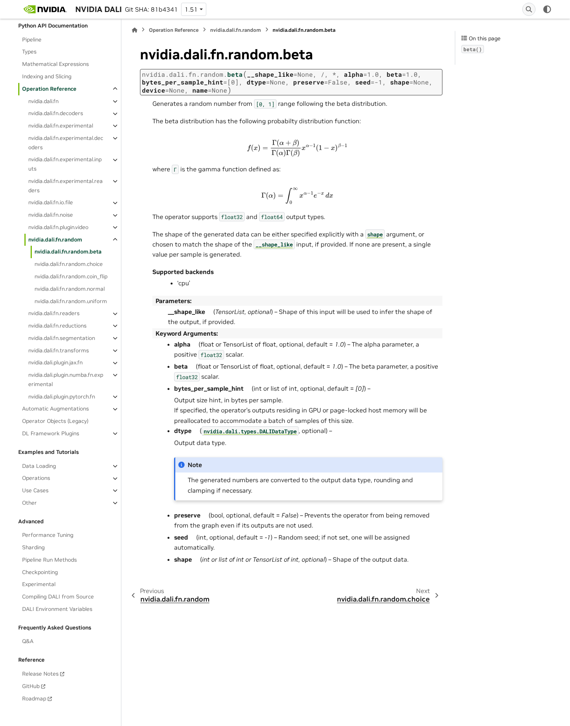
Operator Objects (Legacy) (55, 421)
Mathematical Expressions (55, 64)
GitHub (31, 686)
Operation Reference (49, 88)
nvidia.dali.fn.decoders (55, 113)
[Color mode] (547, 9)
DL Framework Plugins (50, 433)
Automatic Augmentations (55, 408)
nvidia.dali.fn (43, 101)
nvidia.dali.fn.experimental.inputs (65, 164)
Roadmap (34, 698)
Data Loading (39, 465)
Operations (36, 478)
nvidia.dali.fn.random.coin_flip (71, 276)
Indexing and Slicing (46, 76)
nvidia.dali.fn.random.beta (68, 251)
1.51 (191, 9)
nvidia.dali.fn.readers (53, 313)
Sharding (33, 547)
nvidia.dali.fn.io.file (50, 202)
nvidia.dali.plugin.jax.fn (55, 362)
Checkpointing (40, 572)
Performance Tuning (47, 535)
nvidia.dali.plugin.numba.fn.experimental (65, 379)
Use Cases (35, 490)
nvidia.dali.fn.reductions (57, 325)
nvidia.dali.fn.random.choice (69, 264)
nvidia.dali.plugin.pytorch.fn (61, 396)
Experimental (38, 584)
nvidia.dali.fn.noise (50, 215)
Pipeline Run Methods (49, 559)
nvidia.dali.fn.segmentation (61, 338)
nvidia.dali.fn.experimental (60, 125)
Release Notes (40, 673)
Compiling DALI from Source (58, 596)
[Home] (134, 30)
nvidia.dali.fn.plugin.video (58, 227)
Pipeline (31, 39)
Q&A (27, 641)
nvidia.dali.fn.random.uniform (71, 301)
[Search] (528, 9)
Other (29, 502)
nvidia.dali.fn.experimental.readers (65, 186)
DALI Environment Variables (57, 608)
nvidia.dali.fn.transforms (58, 350)
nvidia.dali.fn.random (55, 239)
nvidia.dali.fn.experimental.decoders (65, 143)
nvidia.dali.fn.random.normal (70, 288)
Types (29, 51)
